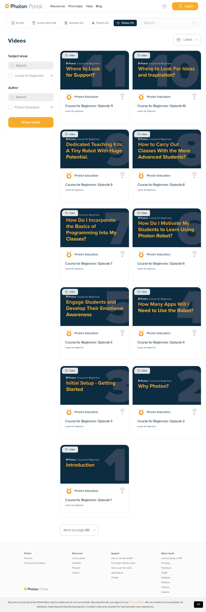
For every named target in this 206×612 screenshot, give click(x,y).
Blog (99, 6)
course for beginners (29, 76)
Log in (189, 6)
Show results (31, 122)
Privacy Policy (136, 602)
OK (198, 604)
